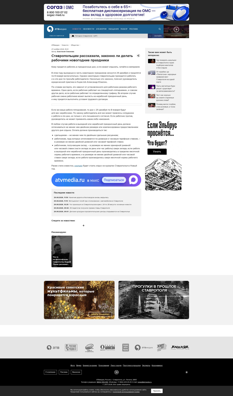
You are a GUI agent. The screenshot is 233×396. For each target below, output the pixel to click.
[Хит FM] (162, 347)
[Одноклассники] (63, 225)
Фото (73, 365)
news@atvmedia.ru (145, 382)
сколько (78, 165)
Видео (78, 365)
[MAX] (68, 225)
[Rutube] (78, 225)
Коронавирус (157, 365)
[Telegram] (58, 225)
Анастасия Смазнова (65, 52)
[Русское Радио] (71, 347)
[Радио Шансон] (107, 347)
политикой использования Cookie (126, 392)
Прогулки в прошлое (132, 365)
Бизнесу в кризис (90, 365)
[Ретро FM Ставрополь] (89, 347)
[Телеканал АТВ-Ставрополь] (53, 347)
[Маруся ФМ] (180, 347)
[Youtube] (73, 225)
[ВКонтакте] (53, 225)
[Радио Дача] (125, 347)
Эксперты (146, 365)
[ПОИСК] (160, 29)
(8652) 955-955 (102, 382)
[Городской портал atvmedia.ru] (144, 347)
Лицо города (116, 365)
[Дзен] (83, 225)
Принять (157, 391)
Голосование (104, 365)
